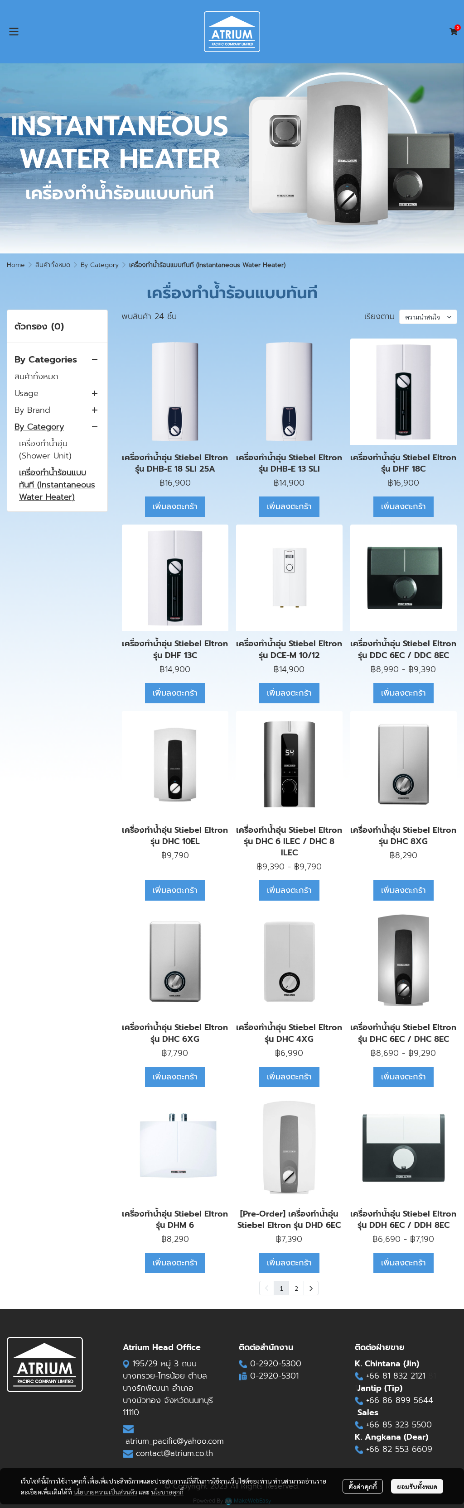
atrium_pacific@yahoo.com (175, 1441)
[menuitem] (311, 1288)
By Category (100, 265)
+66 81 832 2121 (397, 1376)
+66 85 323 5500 (399, 1424)
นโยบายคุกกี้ (167, 1492)
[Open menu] (14, 32)
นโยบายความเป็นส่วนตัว (105, 1492)
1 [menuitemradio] (281, 1288)
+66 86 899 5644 (399, 1400)
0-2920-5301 (274, 1376)
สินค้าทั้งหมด (52, 265)
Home (16, 265)
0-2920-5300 (275, 1363)
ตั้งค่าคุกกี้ (362, 1486)
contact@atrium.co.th (174, 1453)
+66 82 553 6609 (399, 1449)
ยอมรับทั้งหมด (417, 1486)
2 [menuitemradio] (296, 1288)
